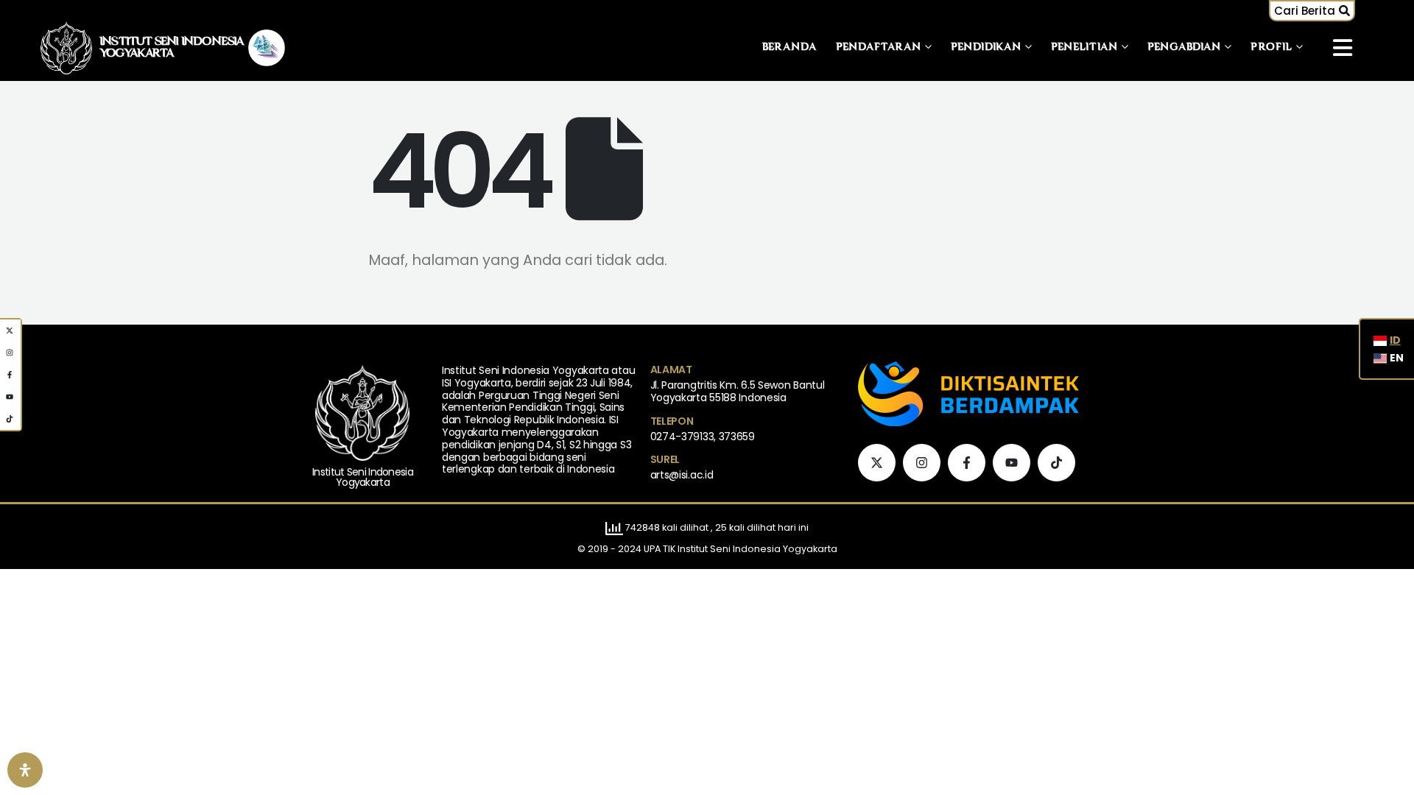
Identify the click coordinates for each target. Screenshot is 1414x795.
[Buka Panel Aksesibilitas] (25, 770)
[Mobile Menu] (1342, 48)
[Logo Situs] (66, 47)
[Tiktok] (1056, 462)
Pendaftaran (878, 47)
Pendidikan (986, 47)
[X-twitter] (877, 462)
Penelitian (1084, 47)
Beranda (789, 47)
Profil (1271, 47)
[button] (1312, 10)
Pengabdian (1184, 47)
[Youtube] (1011, 462)
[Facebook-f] (966, 462)
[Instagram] (921, 462)
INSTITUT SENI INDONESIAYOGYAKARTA (172, 48)
